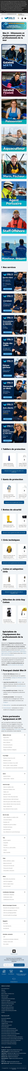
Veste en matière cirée (8, 787)
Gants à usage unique (8, 883)
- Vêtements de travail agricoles (11, 1063)
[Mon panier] (25, 18)
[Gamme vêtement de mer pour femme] (14, 96)
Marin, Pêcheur (6, 742)
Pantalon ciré (6, 822)
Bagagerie (5, 921)
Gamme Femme (6, 776)
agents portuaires (5, 653)
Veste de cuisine (7, 794)
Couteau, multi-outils (8, 941)
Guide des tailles (4, 997)
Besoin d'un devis (4, 995)
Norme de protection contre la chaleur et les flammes (12, 1038)
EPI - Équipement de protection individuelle (13, 767)
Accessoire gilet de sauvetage (10, 915)
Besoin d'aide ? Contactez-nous (7, 993)
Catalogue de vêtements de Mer (18, 677)
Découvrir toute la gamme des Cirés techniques (14, 563)
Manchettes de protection (9, 879)
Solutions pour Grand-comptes (7, 1003)
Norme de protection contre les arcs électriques (11, 1040)
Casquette (5, 842)
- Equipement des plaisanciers (10, 1055)
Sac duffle (5, 923)
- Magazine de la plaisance (9, 1056)
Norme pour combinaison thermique (8, 1043)
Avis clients (3, 992)
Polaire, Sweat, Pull (7, 806)
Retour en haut (14, 954)
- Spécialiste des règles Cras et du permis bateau (13, 1053)
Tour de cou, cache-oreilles (9, 847)
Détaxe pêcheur (7, 705)
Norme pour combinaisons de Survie (8, 1035)
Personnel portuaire (7, 744)
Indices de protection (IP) (6, 1025)
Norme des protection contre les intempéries (10, 1033)
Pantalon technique (7, 827)
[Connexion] (22, 18)
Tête (4, 837)
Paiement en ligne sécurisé (6, 1005)
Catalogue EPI (7, 679)
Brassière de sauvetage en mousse (11, 908)
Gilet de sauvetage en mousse (10, 910)
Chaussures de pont (8, 868)
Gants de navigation (7, 881)
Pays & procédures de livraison (7, 1007)
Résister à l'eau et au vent (9, 758)
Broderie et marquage (5, 1000)
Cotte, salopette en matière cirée (10, 817)
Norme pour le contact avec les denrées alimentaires (12, 1037)
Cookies (3, 1012)
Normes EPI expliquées (6, 1018)
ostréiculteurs (16, 651)
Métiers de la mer (7, 735)
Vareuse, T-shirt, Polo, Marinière (10, 796)
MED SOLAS (3, 1020)
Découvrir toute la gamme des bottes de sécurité (14, 532)
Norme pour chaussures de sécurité (8, 1028)
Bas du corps (6, 814)
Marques (3, 990)
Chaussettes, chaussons (8, 870)
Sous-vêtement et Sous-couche (10, 809)
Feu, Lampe (5, 944)
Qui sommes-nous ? (5, 988)
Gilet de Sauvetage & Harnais (9, 905)
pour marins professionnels (10, 1051)
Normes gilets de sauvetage (7, 1021)
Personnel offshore (7, 747)
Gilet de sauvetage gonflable (9, 912)
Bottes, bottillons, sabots (8, 860)
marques (19, 682)
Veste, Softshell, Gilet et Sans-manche (11, 804)
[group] (14, 25)
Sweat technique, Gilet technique (10, 799)
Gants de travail (7, 886)
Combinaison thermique (8, 892)
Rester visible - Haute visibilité (10, 765)
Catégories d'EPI (4, 1023)
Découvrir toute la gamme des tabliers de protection (14, 471)
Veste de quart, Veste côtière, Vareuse (11, 801)
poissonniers (4, 651)
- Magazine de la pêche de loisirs (10, 1061)
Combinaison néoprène (8, 894)
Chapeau (5, 845)
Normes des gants (5, 1026)
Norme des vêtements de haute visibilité (9, 1030)
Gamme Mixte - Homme (8, 778)
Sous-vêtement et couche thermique (11, 832)
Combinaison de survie (8, 899)
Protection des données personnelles (8, 1010)
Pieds (4, 858)
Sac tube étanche (7, 926)
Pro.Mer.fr (5, 702)
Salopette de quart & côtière (9, 824)
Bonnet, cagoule (7, 840)
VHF (4, 936)
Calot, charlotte (6, 852)
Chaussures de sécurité (8, 865)
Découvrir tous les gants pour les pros (14, 502)
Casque (5, 850)
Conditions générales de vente (7, 1008)
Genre (4, 773)
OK (4, 11)
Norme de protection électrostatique (8, 1042)
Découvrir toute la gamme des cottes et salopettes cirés (14, 592)
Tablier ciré (5, 792)
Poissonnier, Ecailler (7, 740)
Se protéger (5, 755)
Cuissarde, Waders (7, 819)
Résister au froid (7, 760)
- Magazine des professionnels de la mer (11, 1049)
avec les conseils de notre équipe (15, 664)
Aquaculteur (6, 737)
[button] (25, 25)
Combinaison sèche (7, 897)
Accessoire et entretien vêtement (10, 939)
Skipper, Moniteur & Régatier (10, 749)
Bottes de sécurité (7, 863)
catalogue (3, 729)
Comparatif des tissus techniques (8, 998)
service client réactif (19, 729)
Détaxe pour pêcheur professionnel (8, 1002)
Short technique (7, 829)
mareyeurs (10, 651)
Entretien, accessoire (8, 934)
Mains (4, 876)
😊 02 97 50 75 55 (21, 14)
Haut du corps (6, 784)
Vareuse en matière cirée (9, 789)
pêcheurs (23, 650)
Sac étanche (6, 928)
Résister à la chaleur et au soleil (10, 763)
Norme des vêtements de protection (8, 1031)
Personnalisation (7, 708)
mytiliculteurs (23, 651)
